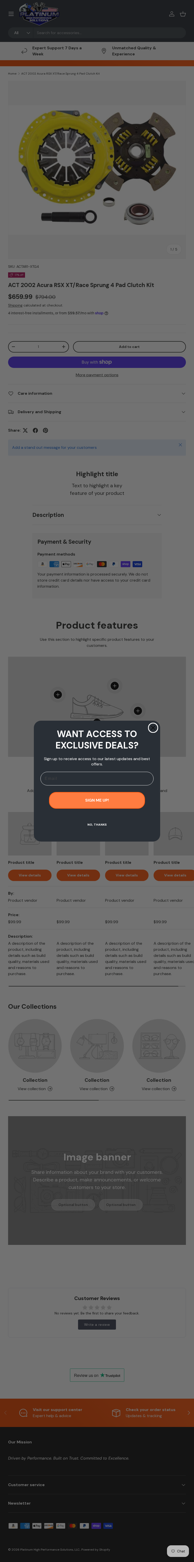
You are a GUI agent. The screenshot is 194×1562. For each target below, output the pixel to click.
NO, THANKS (97, 825)
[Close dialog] (153, 727)
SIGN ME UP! (97, 800)
